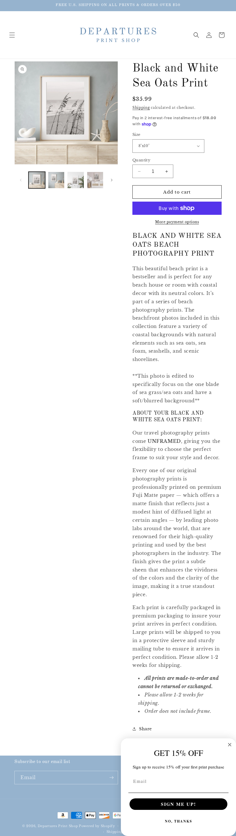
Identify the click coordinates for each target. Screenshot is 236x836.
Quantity (141, 160)
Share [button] (145, 728)
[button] (12, 35)
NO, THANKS (178, 821)
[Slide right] (111, 180)
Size (136, 134)
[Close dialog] (229, 744)
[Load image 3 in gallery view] (75, 180)
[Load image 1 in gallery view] (36, 180)
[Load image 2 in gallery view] (56, 180)
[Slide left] (20, 180)
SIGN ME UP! (178, 804)
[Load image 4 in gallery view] (95, 180)
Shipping (141, 107)
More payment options (177, 222)
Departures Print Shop (58, 826)
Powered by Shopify (97, 826)
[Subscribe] (111, 777)
